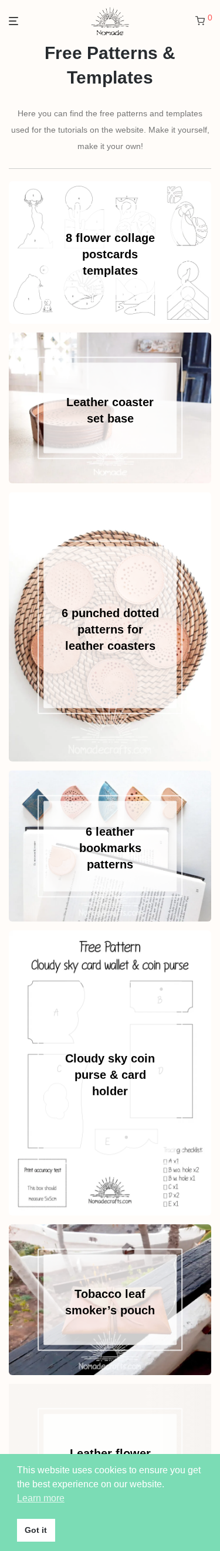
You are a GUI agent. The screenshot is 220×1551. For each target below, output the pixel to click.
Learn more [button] (41, 1498)
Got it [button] (36, 1530)
